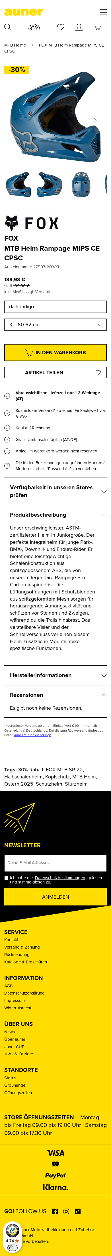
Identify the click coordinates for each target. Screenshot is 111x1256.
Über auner (14, 1039)
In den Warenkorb (61, 352)
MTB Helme (15, 45)
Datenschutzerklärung (24, 993)
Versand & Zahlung (22, 947)
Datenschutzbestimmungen (60, 878)
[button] (15, 120)
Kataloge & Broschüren (25, 962)
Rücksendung (17, 954)
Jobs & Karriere (18, 1054)
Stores (10, 1078)
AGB (8, 986)
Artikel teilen (44, 372)
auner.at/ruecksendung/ (32, 735)
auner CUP (14, 1047)
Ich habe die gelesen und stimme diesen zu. (56, 880)
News (9, 1032)
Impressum (14, 1000)
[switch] (12, 1248)
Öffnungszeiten (18, 1093)
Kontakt (11, 940)
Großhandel (15, 1085)
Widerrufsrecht (17, 1008)
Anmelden (55, 897)
